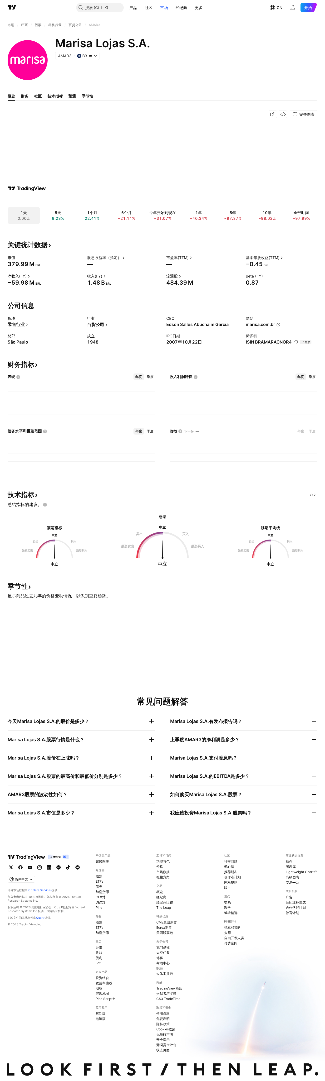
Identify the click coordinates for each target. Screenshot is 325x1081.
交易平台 (292, 882)
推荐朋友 (230, 872)
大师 (227, 933)
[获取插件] (283, 114)
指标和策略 (232, 927)
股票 (99, 876)
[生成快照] (273, 114)
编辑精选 (230, 913)
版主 (227, 887)
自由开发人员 (234, 938)
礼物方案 (163, 877)
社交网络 (230, 861)
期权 (99, 988)
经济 (99, 947)
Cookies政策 (165, 1029)
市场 (164, 7)
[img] (90, 56)
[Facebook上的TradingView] (20, 867)
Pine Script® (105, 999)
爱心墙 (229, 867)
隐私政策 (163, 1024)
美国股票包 (164, 933)
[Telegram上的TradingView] (58, 867)
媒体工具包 (164, 973)
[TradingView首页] (12, 7)
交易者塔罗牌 (166, 993)
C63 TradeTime (168, 999)
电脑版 (101, 1019)
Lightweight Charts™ (301, 872)
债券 (99, 887)
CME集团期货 (166, 922)
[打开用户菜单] (293, 7)
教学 (227, 907)
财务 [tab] (25, 96)
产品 (133, 7)
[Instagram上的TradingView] (39, 867)
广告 (289, 897)
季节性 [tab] (87, 96)
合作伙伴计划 (296, 907)
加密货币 (102, 892)
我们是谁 (163, 947)
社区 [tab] (38, 96)
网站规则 (230, 882)
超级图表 (102, 861)
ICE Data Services (40, 890)
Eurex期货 (164, 927)
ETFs (99, 881)
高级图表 (292, 877)
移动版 (101, 1013)
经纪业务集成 (296, 902)
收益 (99, 953)
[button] (141, 7)
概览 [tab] (11, 96)
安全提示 (163, 1040)
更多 (199, 7)
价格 (159, 867)
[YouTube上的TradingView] (30, 867)
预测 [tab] (72, 96)
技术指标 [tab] (55, 96)
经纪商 (181, 7)
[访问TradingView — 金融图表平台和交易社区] (27, 188)
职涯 (159, 968)
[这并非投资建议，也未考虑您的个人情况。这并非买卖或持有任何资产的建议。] (45, 504)
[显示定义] (18, 257)
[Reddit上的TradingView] (77, 867)
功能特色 (163, 861)
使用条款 (163, 1013)
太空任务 (163, 953)
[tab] (138, 376)
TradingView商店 (169, 988)
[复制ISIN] (296, 342)
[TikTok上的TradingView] (68, 867)
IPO (98, 963)
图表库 (291, 867)
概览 (159, 892)
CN (279, 7)
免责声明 (163, 1019)
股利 (99, 958)
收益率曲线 (104, 983)
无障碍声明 (164, 1034)
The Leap (163, 907)
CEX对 (100, 897)
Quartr (40, 917)
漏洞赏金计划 (166, 1045)
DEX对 (100, 902)
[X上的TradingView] (11, 867)
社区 (149, 7)
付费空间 (230, 943)
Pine (99, 907)
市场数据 (163, 872)
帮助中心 (163, 963)
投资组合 (102, 978)
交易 (227, 902)
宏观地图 (102, 993)
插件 (289, 861)
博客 (159, 958)
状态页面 (163, 1050)
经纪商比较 (164, 902)
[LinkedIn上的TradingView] (49, 867)
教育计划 (292, 913)
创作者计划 (232, 877)
